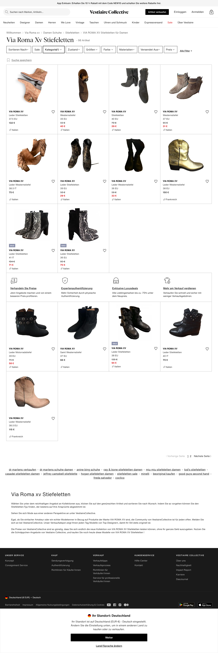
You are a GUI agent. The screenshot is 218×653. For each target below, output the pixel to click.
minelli (145, 474)
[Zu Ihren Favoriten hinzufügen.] (53, 112)
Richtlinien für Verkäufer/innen (101, 571)
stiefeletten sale (127, 474)
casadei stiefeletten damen (22, 474)
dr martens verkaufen (22, 470)
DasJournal (182, 579)
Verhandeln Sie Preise (23, 288)
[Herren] (58, 22)
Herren (52, 22)
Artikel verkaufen (157, 12)
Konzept (9, 560)
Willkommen (13, 33)
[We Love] (73, 22)
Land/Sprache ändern (109, 646)
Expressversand (153, 22)
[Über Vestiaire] (196, 22)
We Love (66, 22)
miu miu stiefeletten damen (163, 470)
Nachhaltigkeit (183, 565)
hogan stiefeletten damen (97, 474)
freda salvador (103, 478)
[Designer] (32, 22)
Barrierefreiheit (12, 604)
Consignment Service (16, 565)
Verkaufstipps (100, 560)
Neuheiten (9, 22)
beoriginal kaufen (164, 474)
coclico (119, 478)
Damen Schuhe (52, 33)
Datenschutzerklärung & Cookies (88, 604)
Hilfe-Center (141, 560)
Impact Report (183, 570)
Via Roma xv (32, 33)
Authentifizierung (60, 565)
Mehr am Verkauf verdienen (179, 288)
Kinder (135, 22)
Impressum (28, 604)
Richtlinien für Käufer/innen (66, 570)
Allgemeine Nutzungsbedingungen (52, 604)
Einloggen (180, 12)
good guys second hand (194, 474)
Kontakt (139, 565)
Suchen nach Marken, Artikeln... (26, 12)
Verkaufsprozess (101, 565)
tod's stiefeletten (195, 470)
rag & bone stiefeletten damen (123, 470)
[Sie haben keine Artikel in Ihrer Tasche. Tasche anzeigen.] (211, 12)
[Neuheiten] (17, 22)
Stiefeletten (72, 33)
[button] (211, 12)
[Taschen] (101, 22)
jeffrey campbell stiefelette (60, 474)
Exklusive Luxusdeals (125, 288)
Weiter (109, 637)
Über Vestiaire (185, 22)
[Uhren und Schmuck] (129, 22)
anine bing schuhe (88, 470)
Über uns (181, 560)
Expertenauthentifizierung (77, 288)
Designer (25, 22)
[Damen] (45, 22)
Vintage (80, 22)
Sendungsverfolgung (62, 560)
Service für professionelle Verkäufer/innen (106, 579)
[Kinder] (142, 22)
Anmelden (198, 12)
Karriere (180, 574)
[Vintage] (87, 22)
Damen (39, 22)
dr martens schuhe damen (56, 470)
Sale (170, 22)
